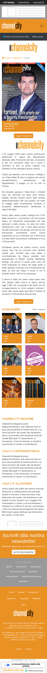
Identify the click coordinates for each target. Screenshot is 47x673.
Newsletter (38, 37)
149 (28, 341)
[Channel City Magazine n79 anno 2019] (23, 91)
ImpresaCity (38, 2)
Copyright (24, 598)
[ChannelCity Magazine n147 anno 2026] (12, 392)
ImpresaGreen (12, 576)
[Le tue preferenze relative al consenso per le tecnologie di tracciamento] (34, 670)
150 (5, 341)
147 (5, 405)
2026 (5, 338)
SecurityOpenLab (17, 571)
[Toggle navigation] (41, 26)
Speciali (21, 592)
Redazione (11, 598)
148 (5, 373)
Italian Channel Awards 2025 (17, 37)
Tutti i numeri (38, 309)
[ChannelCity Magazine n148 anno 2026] (12, 360)
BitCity (9, 566)
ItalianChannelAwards (31, 576)
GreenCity (33, 571)
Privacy (28, 649)
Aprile (5, 368)
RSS (23, 605)
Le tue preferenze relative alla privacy (26, 665)
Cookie (18, 649)
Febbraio (30, 400)
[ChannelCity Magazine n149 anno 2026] (35, 328)
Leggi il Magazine (24, 136)
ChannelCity (23, 2)
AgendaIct (23, 581)
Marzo (5, 400)
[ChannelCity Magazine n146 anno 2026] (35, 392)
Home (7, 58)
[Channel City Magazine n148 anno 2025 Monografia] (35, 360)
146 (28, 405)
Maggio (30, 336)
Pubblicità (36, 598)
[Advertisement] (24, 523)
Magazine (17, 58)
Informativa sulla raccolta (15, 670)
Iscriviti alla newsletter (23, 552)
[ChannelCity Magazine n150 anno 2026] (12, 328)
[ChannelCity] (12, 26)
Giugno (6, 336)
